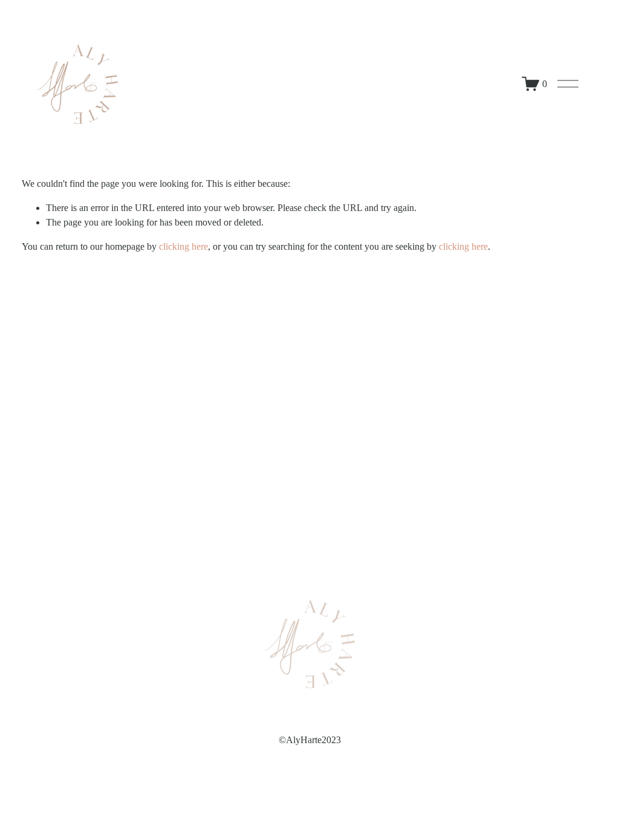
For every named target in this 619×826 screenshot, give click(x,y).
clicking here (183, 246)
